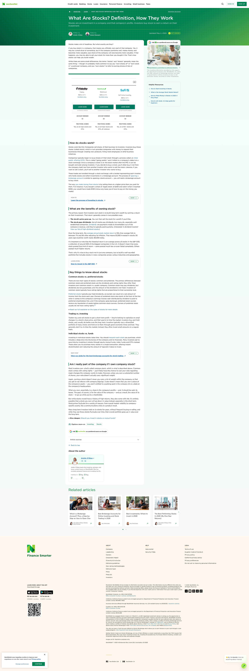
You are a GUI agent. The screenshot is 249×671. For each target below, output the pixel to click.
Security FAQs (150, 552)
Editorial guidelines (113, 563)
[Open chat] (244, 666)
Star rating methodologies (115, 566)
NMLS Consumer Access (113, 596)
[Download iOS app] (33, 592)
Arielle (86, 458)
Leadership (110, 552)
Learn (86, 11)
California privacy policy (193, 557)
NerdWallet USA (114, 661)
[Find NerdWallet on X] (186, 591)
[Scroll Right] (179, 512)
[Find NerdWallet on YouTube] (190, 591)
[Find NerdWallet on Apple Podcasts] (197, 591)
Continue (38, 664)
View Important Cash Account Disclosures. (128, 630)
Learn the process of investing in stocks (87, 200)
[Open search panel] (222, 4)
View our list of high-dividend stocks (84, 229)
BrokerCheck (168, 625)
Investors (109, 577)
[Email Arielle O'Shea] (82, 461)
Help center (149, 549)
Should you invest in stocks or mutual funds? (98, 418)
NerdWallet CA (130, 661)
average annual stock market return (100, 233)
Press (108, 572)
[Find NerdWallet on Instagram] (193, 591)
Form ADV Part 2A (159, 624)
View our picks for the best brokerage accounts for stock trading (97, 356)
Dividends (93, 224)
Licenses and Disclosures (128, 596)
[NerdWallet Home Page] (9, 4)
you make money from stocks (86, 184)
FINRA (158, 622)
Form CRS (150, 624)
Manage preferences (22, 664)
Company (109, 549)
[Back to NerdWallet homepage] (69, 12)
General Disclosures (142, 625)
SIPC (162, 622)
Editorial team (111, 569)
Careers (108, 555)
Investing (77, 11)
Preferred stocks (74, 294)
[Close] (246, 655)
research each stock (116, 337)
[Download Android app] (46, 592)
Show (132, 198)
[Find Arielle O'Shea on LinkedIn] (85, 461)
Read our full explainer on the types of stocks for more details (93, 309)
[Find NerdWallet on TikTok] (201, 591)
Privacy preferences (192, 560)
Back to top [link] (75, 445)
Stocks (99, 424)
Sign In (231, 4)
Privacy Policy (172, 624)
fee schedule (152, 625)
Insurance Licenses (173, 603)
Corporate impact (112, 557)
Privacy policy (190, 555)
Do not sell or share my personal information (200, 563)
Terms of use (189, 549)
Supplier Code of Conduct (194, 552)
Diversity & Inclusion (113, 560)
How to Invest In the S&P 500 (83, 264)
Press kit (109, 574)
